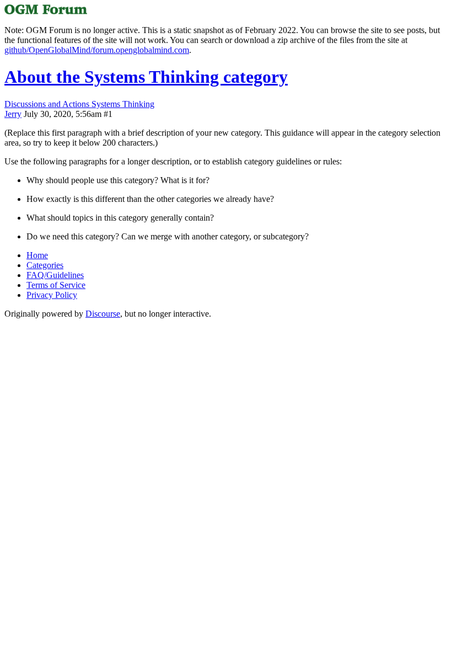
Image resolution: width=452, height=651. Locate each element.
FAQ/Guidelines (55, 275)
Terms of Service (55, 285)
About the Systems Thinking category (146, 77)
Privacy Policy (51, 295)
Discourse (102, 313)
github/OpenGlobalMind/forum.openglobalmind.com (96, 50)
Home (37, 255)
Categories (44, 265)
